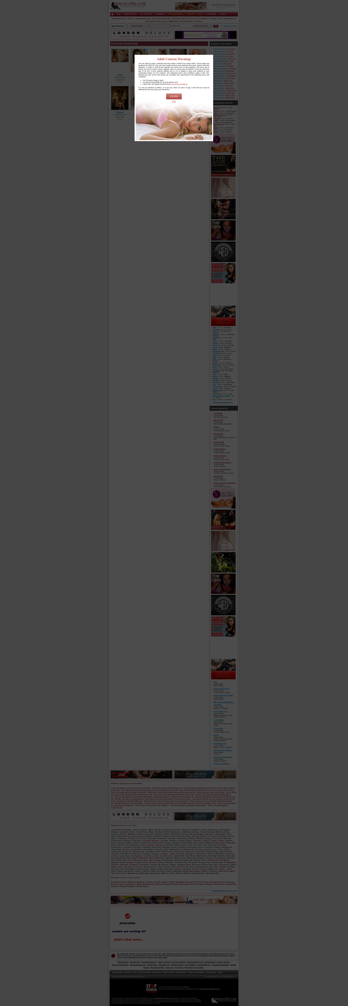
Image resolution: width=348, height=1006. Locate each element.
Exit (174, 101)
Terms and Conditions (179, 84)
